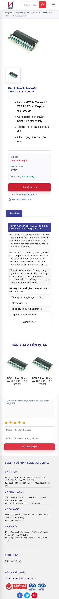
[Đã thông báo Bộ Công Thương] (16, 587)
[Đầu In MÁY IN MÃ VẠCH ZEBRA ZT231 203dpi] (42, 364)
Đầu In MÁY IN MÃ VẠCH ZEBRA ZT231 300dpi (17, 381)
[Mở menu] (53, 5)
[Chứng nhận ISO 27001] (32, 587)
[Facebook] (20, 595)
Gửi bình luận (29, 447)
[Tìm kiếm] (42, 4)
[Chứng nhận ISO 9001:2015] (42, 587)
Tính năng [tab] (14, 213)
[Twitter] (27, 595)
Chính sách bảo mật (13, 561)
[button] (13, 75)
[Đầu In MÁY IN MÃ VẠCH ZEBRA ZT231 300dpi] (17, 364)
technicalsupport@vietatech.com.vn (20, 578)
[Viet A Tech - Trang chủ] (11, 5)
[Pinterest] (34, 595)
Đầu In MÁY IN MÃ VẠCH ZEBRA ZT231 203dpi (42, 381)
